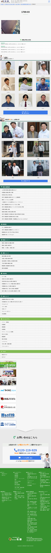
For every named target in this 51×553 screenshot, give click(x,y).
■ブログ (2, 472)
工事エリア (4, 308)
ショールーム (4, 341)
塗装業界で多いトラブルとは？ (8, 234)
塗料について (6, 253)
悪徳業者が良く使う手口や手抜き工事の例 (10, 232)
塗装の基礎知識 (6, 187)
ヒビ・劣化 (4, 276)
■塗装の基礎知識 (30, 491)
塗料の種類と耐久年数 (6, 256)
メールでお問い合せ (26, 458)
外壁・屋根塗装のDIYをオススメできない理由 (11, 204)
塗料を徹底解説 (5, 268)
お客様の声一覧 (26, 180)
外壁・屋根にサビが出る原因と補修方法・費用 (11, 290)
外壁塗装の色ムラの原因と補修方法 (9, 286)
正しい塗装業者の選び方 (6, 227)
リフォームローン (5, 346)
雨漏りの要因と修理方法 (6, 245)
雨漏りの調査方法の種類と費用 (8, 242)
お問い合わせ (25, 113)
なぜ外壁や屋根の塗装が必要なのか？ (9, 190)
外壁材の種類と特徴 (6, 209)
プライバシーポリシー (6, 311)
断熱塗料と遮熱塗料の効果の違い (8, 265)
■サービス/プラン (17, 472)
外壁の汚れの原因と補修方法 (7, 278)
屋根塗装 (3, 326)
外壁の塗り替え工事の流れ (7, 194)
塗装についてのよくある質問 (7, 199)
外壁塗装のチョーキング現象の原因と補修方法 (11, 283)
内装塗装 (3, 329)
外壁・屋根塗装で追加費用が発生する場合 (10, 216)
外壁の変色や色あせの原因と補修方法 (9, 281)
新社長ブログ (4, 354)
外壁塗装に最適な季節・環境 (7, 192)
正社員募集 (4, 313)
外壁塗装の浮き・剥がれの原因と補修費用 (10, 288)
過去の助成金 (4, 339)
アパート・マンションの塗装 (7, 331)
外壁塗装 (3, 324)
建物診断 (3, 336)
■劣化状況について (43, 491)
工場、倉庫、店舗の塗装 (6, 343)
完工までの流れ (5, 334)
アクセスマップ (5, 304)
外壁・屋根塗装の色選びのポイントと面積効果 (11, 197)
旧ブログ (3, 357)
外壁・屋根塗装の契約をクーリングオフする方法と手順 (13, 206)
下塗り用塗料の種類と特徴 (7, 263)
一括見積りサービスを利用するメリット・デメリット (12, 202)
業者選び (5, 224)
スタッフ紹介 (4, 306)
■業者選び (3, 491)
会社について (6, 296)
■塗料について (42, 472)
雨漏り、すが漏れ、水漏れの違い (8, 247)
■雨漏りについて (17, 491)
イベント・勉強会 (5, 322)
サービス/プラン (6, 319)
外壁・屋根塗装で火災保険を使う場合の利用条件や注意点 (13, 214)
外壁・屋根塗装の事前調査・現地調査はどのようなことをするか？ (15, 218)
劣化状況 (5, 273)
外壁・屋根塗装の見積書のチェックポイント (10, 229)
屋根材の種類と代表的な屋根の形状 (9, 211)
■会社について (29, 472)
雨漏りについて (6, 239)
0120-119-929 (27, 450)
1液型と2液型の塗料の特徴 (7, 258)
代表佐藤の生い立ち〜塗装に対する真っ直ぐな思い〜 (12, 301)
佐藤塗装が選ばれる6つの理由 (8, 299)
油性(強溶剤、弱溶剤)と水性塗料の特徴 (9, 260)
